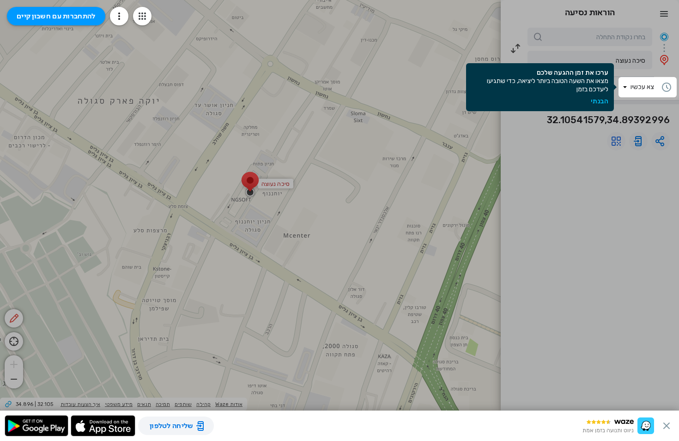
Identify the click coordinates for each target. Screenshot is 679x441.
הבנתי (599, 101)
